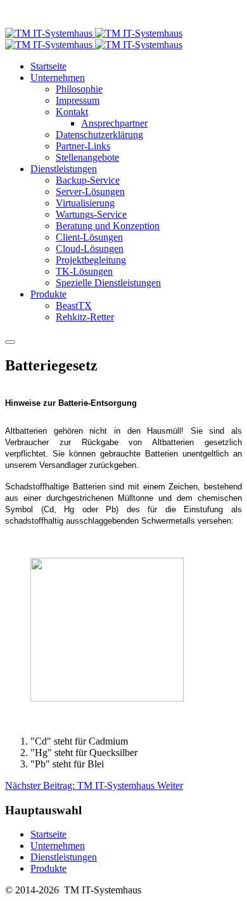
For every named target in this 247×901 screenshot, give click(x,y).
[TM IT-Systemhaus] (93, 39)
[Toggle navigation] (10, 342)
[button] (57, 77)
